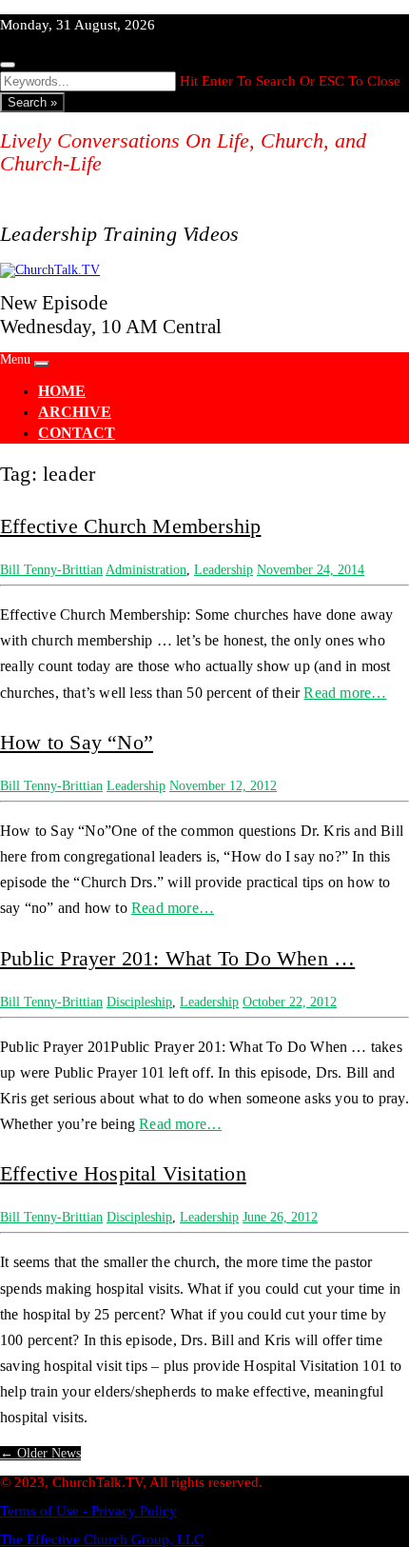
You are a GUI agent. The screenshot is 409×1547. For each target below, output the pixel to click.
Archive (74, 412)
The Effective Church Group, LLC (102, 1539)
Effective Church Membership (130, 526)
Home (62, 391)
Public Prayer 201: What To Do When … (177, 958)
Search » (32, 102)
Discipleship (139, 1002)
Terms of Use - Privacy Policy (88, 1510)
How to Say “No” (76, 742)
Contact (76, 433)
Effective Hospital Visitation (123, 1173)
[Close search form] (7, 65)
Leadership (223, 570)
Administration (146, 570)
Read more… (344, 692)
